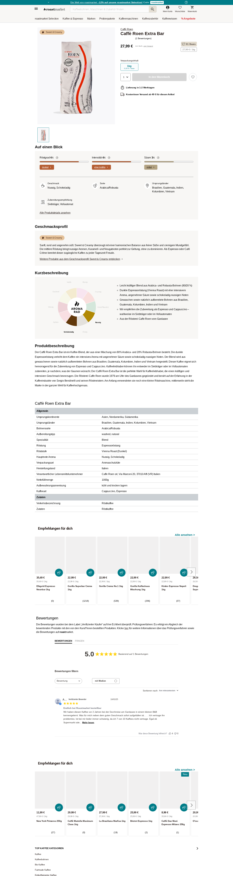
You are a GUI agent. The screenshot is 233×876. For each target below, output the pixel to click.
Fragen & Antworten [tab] (79, 642)
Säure (149, 157)
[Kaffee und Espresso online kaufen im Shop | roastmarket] (54, 9)
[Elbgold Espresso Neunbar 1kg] (50, 555)
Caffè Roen (126, 29)
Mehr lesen (88, 722)
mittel (149, 167)
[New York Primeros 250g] (50, 790)
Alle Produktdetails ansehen (55, 212)
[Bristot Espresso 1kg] (143, 790)
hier (126, 628)
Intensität (99, 157)
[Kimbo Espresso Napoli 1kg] (175, 555)
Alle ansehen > (185, 534)
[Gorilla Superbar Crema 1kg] (81, 555)
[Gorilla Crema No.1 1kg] (112, 555)
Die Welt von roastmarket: (106, 2)
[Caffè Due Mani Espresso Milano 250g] (175, 790)
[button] (125, 77)
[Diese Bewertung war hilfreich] (170, 732)
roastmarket (157, 2)
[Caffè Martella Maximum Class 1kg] (81, 790)
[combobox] (68, 681)
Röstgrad (47, 157)
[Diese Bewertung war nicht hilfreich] (175, 733)
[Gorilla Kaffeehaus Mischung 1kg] (143, 555)
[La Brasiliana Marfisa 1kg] (112, 790)
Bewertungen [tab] (63, 641)
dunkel (45, 167)
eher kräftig (99, 167)
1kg (129, 67)
